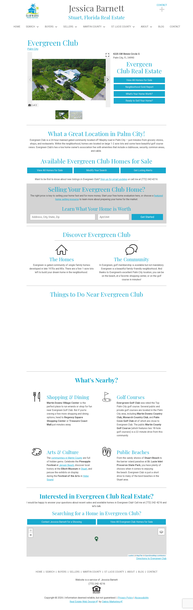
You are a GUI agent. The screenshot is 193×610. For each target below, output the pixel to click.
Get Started (147, 217)
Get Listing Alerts (143, 170)
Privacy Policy (125, 597)
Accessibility (142, 597)
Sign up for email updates (113, 179)
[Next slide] (107, 79)
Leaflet (130, 555)
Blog (161, 26)
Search (50, 571)
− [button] (31, 535)
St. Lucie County (114, 571)
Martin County (92, 571)
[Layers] (161, 531)
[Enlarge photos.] (107, 55)
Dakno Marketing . (112, 601)
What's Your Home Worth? (139, 93)
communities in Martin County (66, 457)
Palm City (32, 49)
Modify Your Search (96, 170)
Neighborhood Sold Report (139, 87)
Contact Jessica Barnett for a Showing (61, 521)
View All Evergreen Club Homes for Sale (131, 521)
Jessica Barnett (96, 11)
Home (16, 26)
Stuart (84, 468)
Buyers (62, 571)
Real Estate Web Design (83, 601)
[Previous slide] (30, 79)
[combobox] (62, 217)
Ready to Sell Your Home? (139, 100)
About (131, 571)
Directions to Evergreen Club (151, 558)
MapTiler (139, 555)
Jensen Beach (66, 465)
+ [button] (31, 530)
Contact (175, 26)
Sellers (75, 571)
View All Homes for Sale (139, 80)
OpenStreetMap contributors (155, 555)
